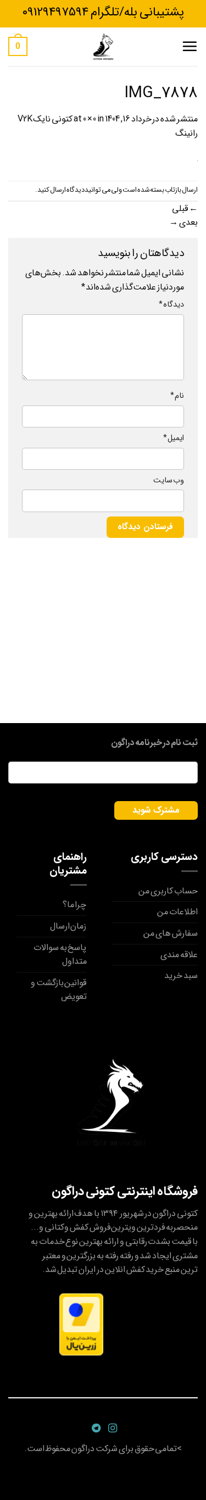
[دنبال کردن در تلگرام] (95, 1429)
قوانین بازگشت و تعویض (59, 990)
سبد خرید (181, 975)
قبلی (185, 208)
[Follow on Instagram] (111, 1429)
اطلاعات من (177, 912)
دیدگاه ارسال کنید (61, 190)
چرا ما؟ (75, 905)
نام (177, 396)
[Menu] (189, 46)
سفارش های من (170, 933)
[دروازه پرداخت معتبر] (81, 1324)
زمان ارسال (68, 926)
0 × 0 (90, 119)
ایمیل (173, 438)
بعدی (183, 222)
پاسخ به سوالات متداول (60, 955)
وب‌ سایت (168, 480)
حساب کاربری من (168, 891)
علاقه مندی (179, 955)
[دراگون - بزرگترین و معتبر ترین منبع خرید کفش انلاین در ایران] (103, 46)
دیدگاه (171, 304)
